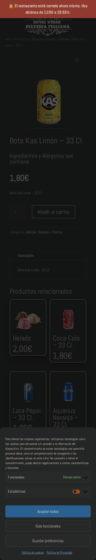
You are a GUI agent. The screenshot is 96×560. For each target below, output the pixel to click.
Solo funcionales (48, 526)
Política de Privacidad (59, 552)
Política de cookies (33, 552)
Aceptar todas (48, 511)
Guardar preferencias (48, 540)
